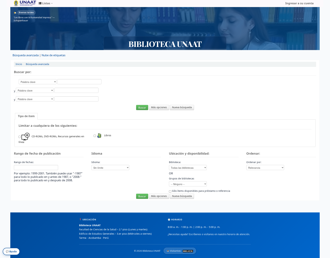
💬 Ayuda (11, 250)
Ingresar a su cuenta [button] (299, 3)
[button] (45, 3)
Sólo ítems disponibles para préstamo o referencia (200, 191)
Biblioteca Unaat (22, 3)
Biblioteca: (175, 162)
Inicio (19, 64)
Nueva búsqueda (182, 107)
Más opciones (159, 107)
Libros (106, 135)
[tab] (26, 116)
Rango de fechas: (24, 162)
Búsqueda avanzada (26, 55)
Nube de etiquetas (53, 55)
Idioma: (95, 162)
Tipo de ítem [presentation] (26, 116)
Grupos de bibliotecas (181, 178)
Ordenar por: (253, 162)
